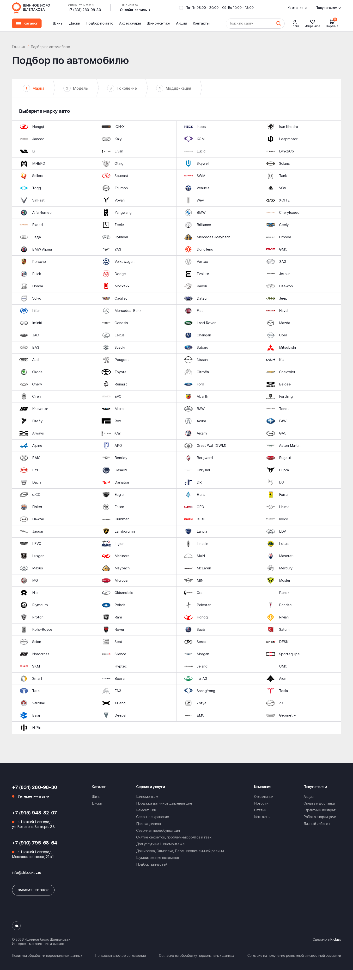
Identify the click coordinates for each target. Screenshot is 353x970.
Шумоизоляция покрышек (157, 857)
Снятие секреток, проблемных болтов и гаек (174, 837)
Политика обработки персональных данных (47, 955)
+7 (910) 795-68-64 (34, 843)
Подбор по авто (99, 23)
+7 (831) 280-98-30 (84, 9)
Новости (261, 803)
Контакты (201, 23)
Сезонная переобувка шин (158, 830)
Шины (58, 23)
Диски (74, 23)
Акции (181, 23)
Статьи (260, 810)
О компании (263, 796)
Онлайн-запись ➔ (135, 9)
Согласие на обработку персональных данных (196, 955)
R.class (335, 939)
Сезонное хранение (152, 816)
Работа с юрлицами (320, 816)
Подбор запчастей (151, 864)
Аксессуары (130, 23)
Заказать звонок (33, 890)
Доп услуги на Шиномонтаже (160, 844)
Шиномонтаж (158, 26)
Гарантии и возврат (320, 810)
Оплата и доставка (319, 803)
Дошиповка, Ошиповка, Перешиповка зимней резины (180, 851)
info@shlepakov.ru (26, 872)
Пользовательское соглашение (120, 955)
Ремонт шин (146, 810)
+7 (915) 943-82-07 (34, 813)
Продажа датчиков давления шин (164, 803)
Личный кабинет (317, 823)
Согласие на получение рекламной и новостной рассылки (294, 955)
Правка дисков (148, 823)
